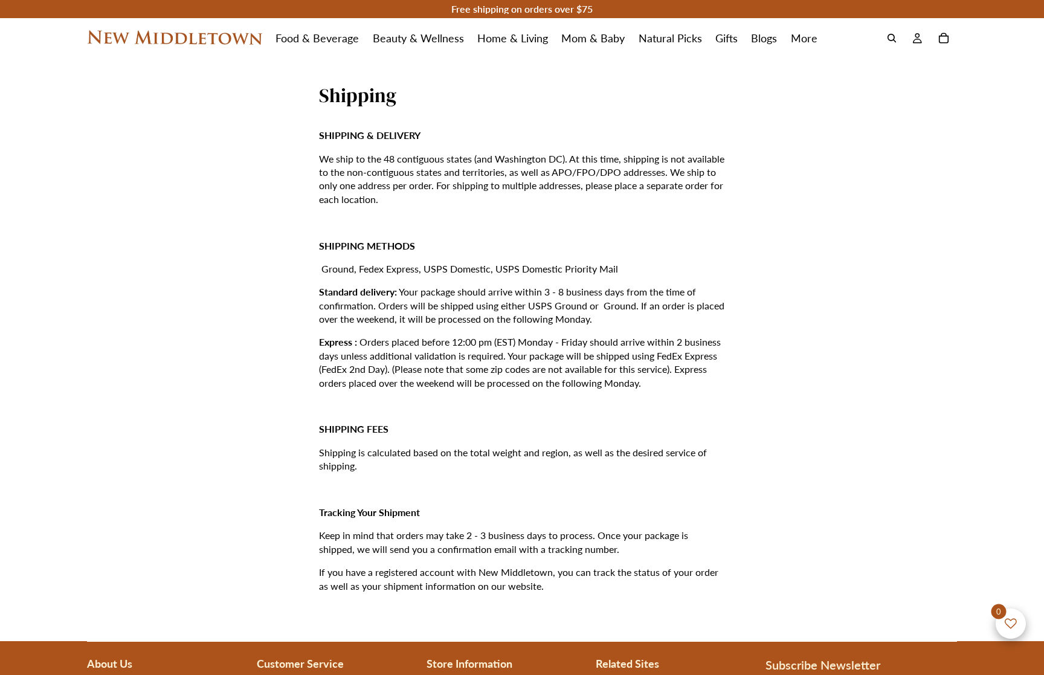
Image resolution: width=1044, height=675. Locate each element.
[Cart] (943, 38)
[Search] (891, 38)
